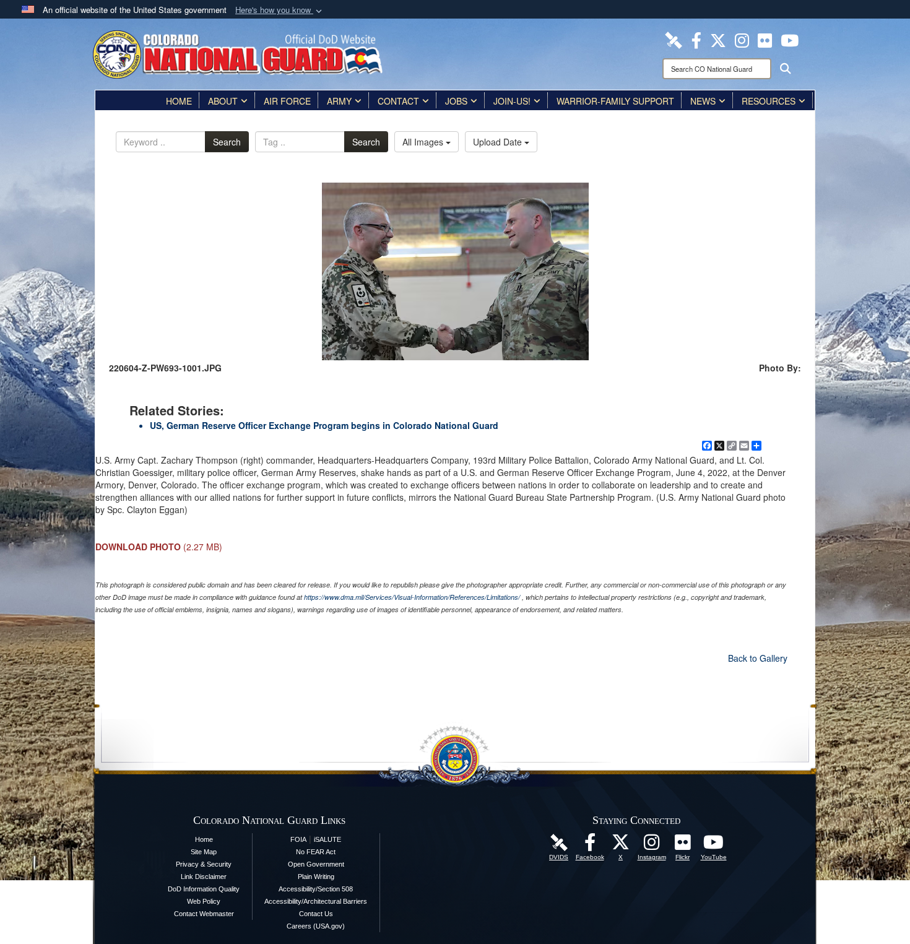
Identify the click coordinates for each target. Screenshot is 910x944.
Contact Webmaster (204, 913)
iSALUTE (327, 839)
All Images (424, 142)
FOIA (298, 839)
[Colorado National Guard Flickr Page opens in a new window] (765, 39)
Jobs (456, 101)
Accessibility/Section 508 (316, 889)
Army (339, 101)
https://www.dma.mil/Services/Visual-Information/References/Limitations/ (412, 597)
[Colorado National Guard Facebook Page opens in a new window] (696, 39)
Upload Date (498, 142)
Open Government (316, 864)
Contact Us (316, 913)
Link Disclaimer (204, 876)
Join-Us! (512, 101)
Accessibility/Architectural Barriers (315, 901)
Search (227, 142)
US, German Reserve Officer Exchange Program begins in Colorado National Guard (324, 425)
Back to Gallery (757, 658)
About (223, 101)
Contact (398, 101)
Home (179, 101)
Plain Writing (316, 876)
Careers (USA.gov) (316, 926)
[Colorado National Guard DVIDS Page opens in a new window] (673, 39)
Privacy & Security (204, 864)
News (703, 101)
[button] (279, 10)
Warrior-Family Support (615, 101)
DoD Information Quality (204, 889)
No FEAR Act (316, 851)
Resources (768, 101)
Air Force (287, 101)
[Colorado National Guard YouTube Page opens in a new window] (790, 39)
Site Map (204, 851)
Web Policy (203, 901)
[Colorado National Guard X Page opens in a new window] (718, 39)
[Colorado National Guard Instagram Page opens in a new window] (742, 39)
